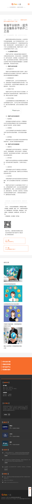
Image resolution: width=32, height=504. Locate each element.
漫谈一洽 (16, 20)
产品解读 (9, 394)
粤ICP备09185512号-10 (25, 498)
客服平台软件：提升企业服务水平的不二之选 (16, 20)
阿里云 (11, 425)
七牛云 (11, 434)
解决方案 (5, 395)
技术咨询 (5, 394)
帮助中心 (10, 20)
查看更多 (5, 414)
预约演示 (9, 395)
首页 (5, 20)
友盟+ (11, 442)
